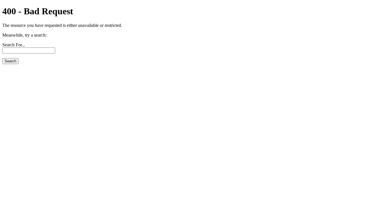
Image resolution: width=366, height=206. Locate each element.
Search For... (13, 44)
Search (10, 61)
